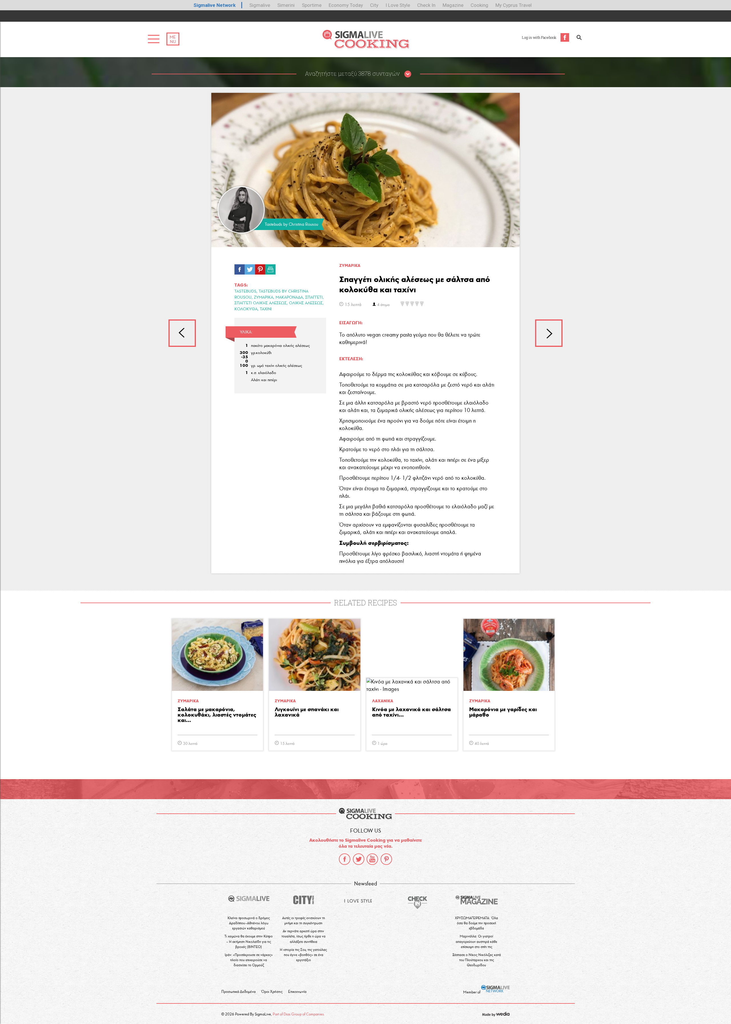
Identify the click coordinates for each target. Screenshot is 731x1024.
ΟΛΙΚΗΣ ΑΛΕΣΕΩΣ (306, 303)
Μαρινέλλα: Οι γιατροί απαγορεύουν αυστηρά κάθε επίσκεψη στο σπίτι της (476, 941)
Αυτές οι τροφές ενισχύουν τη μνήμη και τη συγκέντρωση (303, 920)
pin (260, 268)
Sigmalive (259, 5)
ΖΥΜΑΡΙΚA (349, 265)
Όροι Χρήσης (271, 991)
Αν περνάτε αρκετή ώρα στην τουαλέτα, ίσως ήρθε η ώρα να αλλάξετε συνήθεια (304, 936)
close (407, 74)
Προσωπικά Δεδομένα (238, 991)
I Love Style (397, 5)
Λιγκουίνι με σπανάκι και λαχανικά (307, 712)
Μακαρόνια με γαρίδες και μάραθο (503, 712)
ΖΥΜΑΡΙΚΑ (263, 297)
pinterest (386, 859)
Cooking (479, 5)
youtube (372, 859)
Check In (426, 5)
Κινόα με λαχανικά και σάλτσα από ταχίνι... (411, 712)
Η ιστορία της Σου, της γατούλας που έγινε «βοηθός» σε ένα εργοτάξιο (303, 954)
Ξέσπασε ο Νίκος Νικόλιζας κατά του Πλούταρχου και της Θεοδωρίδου (476, 960)
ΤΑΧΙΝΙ (266, 309)
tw (250, 268)
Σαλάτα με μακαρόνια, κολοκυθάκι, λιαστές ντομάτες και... (217, 715)
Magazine (453, 5)
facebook (344, 859)
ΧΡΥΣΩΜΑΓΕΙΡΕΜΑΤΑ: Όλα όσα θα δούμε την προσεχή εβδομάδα (476, 923)
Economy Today (346, 5)
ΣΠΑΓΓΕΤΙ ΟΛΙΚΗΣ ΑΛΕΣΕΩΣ (260, 303)
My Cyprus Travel (513, 5)
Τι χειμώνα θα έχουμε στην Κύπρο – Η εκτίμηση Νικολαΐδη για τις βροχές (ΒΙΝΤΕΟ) (248, 941)
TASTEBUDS (245, 291)
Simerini (286, 5)
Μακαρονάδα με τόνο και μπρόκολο (549, 333)
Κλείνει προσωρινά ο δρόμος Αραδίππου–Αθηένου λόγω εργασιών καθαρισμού (249, 923)
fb (239, 268)
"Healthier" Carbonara (182, 333)
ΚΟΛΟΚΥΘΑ (246, 309)
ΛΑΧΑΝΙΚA (382, 701)
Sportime (312, 5)
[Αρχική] (365, 47)
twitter (358, 859)
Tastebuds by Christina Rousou (291, 224)
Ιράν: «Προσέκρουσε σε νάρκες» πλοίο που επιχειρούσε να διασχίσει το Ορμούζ (249, 960)
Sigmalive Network (215, 5)
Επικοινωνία (297, 991)
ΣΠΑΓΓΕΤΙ (314, 297)
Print (270, 268)
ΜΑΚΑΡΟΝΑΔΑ (289, 297)
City (374, 5)
